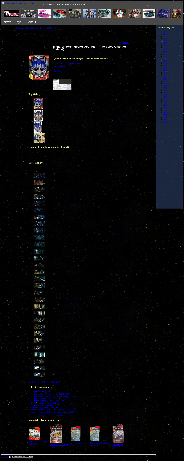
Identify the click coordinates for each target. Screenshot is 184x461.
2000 (165, 86)
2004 (165, 77)
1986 (165, 117)
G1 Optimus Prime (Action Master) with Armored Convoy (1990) (56, 396)
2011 (165, 61)
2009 (165, 65)
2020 (165, 41)
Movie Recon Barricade (118, 446)
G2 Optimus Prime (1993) (40, 398)
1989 (165, 110)
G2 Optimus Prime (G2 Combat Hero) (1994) (48, 401)
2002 (165, 81)
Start (31, 382)
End (57, 382)
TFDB (81, 74)
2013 (165, 56)
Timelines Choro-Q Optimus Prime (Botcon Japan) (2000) (53, 410)
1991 (165, 106)
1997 (165, 92)
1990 (165, 108)
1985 (165, 119)
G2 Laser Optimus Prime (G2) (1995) (45, 403)
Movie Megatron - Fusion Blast (78, 444)
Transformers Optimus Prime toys (70, 63)
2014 (165, 54)
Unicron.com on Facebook (22, 457)
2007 (165, 70)
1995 (165, 97)
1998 (165, 90)
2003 (165, 79)
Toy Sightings (59, 67)
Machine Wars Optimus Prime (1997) (44, 407)
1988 (165, 115)
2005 (165, 74)
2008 (165, 68)
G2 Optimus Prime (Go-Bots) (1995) (44, 405)
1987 (165, 113)
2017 (165, 47)
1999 (165, 88)
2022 (165, 36)
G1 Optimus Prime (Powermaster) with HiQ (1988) (50, 394)
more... (126, 43)
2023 (165, 34)
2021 (165, 38)
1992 (165, 104)
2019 (165, 43)
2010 (165, 63)
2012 (165, 59)
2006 (165, 72)
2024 (165, 32)
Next (53, 382)
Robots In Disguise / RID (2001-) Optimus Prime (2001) (52, 412)
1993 (165, 101)
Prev (35, 382)
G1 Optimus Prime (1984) (40, 392)
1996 (165, 95)
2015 (165, 52)
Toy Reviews (59, 71)
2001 (165, 83)
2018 (165, 45)
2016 (165, 50)
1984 (165, 122)
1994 (165, 99)
